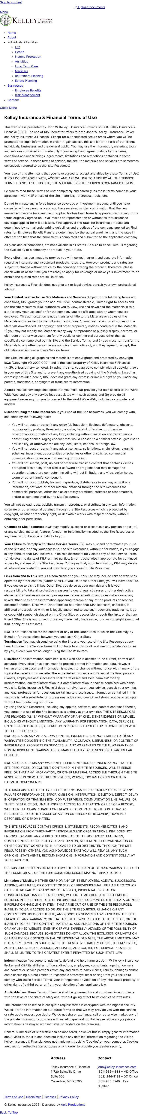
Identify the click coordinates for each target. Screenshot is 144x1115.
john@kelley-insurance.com (117, 1067)
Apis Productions (73, 1104)
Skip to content (11, 2)
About (12, 37)
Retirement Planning (29, 76)
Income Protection (28, 56)
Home (12, 33)
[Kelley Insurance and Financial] (26, 25)
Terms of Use (13, 1097)
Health (19, 52)
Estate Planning (26, 80)
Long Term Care (26, 66)
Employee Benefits (28, 90)
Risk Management (27, 95)
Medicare (21, 71)
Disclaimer (33, 1097)
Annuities (21, 61)
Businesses (15, 85)
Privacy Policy (69, 1097)
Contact (13, 100)
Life (17, 47)
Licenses (50, 1097)
